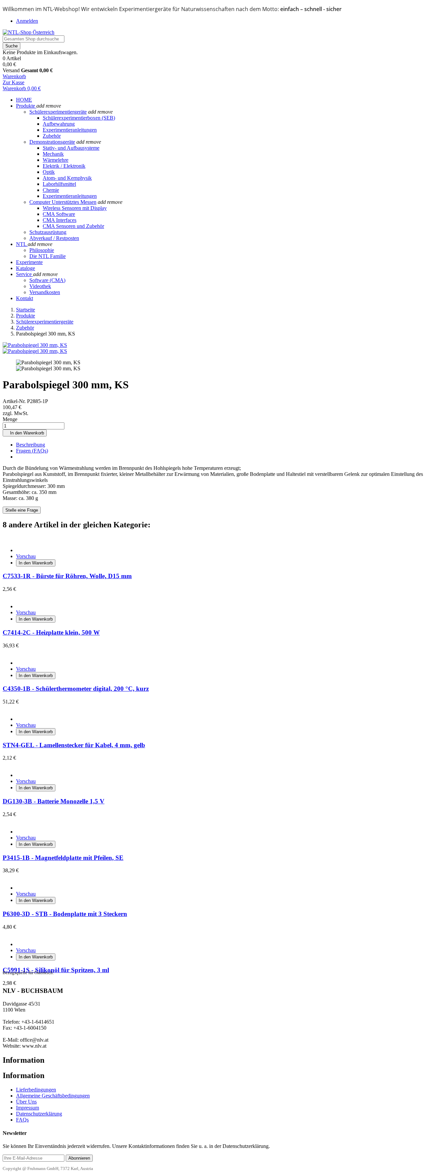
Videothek (40, 286)
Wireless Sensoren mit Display (75, 208)
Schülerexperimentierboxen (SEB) (79, 118)
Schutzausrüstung (47, 232)
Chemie (51, 190)
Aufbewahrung (59, 124)
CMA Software (59, 214)
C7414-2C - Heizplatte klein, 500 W (51, 632)
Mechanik (53, 154)
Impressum (27, 1107)
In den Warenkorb (24, 432)
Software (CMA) (47, 280)
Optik (49, 172)
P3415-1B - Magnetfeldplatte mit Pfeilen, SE (63, 857)
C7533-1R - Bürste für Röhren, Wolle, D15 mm (67, 575)
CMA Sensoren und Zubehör (73, 226)
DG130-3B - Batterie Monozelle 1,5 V (53, 801)
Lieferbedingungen (36, 1089)
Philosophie (41, 250)
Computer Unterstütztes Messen (62, 202)
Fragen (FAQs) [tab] (32, 450)
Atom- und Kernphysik (67, 178)
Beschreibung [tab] (30, 444)
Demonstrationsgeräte (52, 142)
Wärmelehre (55, 160)
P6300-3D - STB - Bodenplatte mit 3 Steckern (65, 913)
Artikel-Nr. (15, 401)
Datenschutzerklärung (39, 1114)
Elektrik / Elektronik (64, 166)
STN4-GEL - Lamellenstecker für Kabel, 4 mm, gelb (74, 745)
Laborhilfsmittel (59, 184)
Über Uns (26, 1101)
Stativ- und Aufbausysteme (71, 148)
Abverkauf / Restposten (54, 238)
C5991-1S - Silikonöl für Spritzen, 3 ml (56, 969)
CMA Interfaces (59, 220)
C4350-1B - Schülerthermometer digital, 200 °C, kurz (76, 688)
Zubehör (52, 136)
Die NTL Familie (47, 256)
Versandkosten (44, 292)
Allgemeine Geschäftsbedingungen (53, 1095)
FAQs (22, 1120)
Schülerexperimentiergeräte (58, 112)
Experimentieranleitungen (70, 130)
